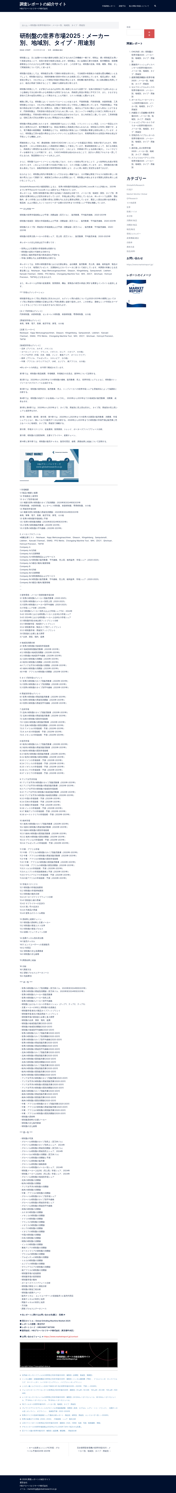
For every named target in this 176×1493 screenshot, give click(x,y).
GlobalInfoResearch (135, 185)
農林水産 (130, 247)
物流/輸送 (131, 229)
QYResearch (132, 198)
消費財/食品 (132, 225)
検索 (129, 27)
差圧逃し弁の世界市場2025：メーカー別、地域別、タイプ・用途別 (142, 151)
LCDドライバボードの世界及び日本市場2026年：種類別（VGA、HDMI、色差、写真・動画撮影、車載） (62, 1423)
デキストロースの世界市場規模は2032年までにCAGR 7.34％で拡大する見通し (52, 1427)
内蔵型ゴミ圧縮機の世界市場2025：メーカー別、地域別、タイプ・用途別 (142, 116)
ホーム (25, 25)
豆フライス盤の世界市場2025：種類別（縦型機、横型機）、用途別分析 (49, 1431)
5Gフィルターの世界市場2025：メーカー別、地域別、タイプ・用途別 (49, 1404)
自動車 (129, 242)
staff (28, 50)
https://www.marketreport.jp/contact (61, 1336)
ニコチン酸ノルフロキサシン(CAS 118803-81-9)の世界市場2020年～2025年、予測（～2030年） (60, 1386)
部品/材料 (131, 251)
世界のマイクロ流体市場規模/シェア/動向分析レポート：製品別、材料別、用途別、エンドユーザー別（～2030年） (66, 1415)
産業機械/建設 (58, 50)
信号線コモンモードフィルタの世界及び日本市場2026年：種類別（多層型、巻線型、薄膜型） (57, 1375)
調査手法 (122, 6)
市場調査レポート (109, 6)
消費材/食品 (132, 220)
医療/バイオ (132, 211)
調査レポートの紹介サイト (43, 4)
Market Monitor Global (137, 194)
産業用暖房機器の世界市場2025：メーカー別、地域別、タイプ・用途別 (142, 80)
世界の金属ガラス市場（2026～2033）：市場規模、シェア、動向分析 (49, 1419)
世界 (49, 50)
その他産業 (131, 203)
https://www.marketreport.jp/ (140, 264)
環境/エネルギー (134, 233)
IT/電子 (130, 189)
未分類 (129, 216)
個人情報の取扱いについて (139, 6)
